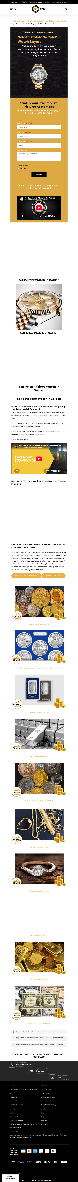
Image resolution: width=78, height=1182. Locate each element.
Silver (42, 1117)
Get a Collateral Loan (16, 1121)
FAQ (11, 1093)
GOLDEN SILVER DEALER (39, 756)
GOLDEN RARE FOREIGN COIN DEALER (39, 801)
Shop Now (40, 1071)
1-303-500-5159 (23, 1064)
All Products (45, 1124)
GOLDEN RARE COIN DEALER (39, 624)
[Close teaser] (20, 1174)
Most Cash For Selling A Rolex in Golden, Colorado (33, 1032)
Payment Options (47, 1101)
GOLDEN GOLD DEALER (39, 979)
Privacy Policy (14, 1101)
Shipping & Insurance (48, 1097)
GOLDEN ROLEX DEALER (39, 935)
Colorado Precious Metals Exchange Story (23, 1089)
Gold (42, 1113)
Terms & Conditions (16, 1105)
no (24, 169)
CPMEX (13, 21)
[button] (10, 1178)
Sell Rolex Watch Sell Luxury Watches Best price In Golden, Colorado (39, 1045)
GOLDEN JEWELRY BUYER (39, 847)
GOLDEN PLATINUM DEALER (39, 712)
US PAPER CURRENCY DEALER (39, 1024)
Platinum (44, 1121)
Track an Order (46, 1089)
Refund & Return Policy (48, 1105)
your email (24, 132)
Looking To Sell (14, 1117)
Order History (45, 1093)
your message (22, 151)
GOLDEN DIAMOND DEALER (39, 891)
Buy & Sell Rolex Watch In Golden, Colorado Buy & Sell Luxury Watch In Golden (40, 1038)
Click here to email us (63, 1079)
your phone (24, 141)
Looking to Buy (14, 1113)
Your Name (24, 123)
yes (20, 169)
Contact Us (13, 1097)
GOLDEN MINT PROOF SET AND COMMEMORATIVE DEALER (39, 668)
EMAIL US (60, 1077)
